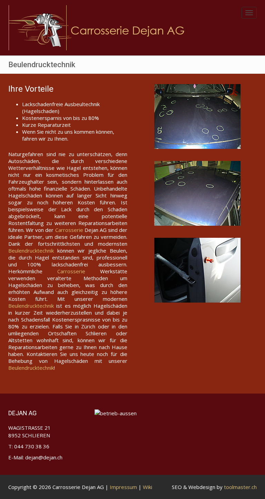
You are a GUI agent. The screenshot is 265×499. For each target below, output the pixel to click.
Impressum (123, 486)
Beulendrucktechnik (31, 250)
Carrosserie (69, 229)
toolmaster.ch (240, 486)
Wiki (147, 486)
